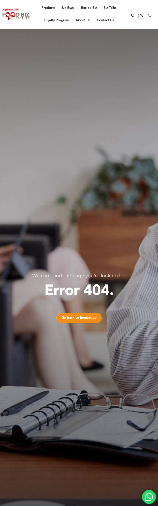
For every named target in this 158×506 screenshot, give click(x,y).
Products (48, 8)
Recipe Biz (89, 8)
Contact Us (105, 20)
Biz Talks (109, 8)
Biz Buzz (68, 8)
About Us (83, 20)
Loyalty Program (56, 20)
